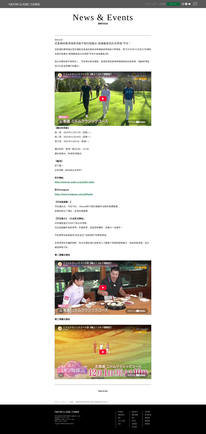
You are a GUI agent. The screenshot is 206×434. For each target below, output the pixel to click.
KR (157, 4)
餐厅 (119, 417)
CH (163, 4)
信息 (133, 417)
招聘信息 (147, 417)
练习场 (134, 420)
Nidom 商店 (121, 420)
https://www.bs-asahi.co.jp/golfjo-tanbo (74, 182)
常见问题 (147, 411)
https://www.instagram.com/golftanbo (74, 194)
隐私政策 (147, 420)
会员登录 (134, 426)
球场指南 (120, 411)
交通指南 (134, 423)
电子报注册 (148, 414)
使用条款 (147, 423)
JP (145, 4)
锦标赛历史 (121, 414)
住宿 (119, 423)
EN (150, 4)
